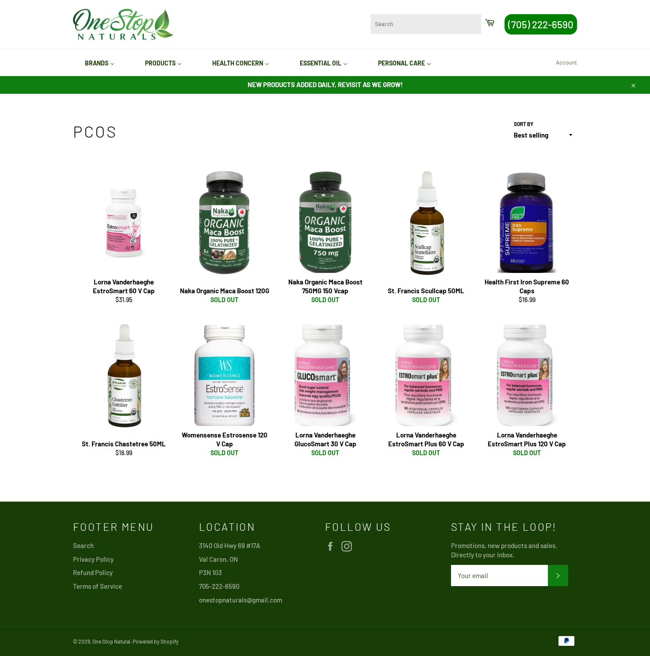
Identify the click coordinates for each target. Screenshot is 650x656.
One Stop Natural (111, 641)
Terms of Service (97, 586)
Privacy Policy (93, 559)
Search (83, 545)
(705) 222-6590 (541, 24)
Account (566, 62)
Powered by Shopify (156, 641)
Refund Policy (93, 572)
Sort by (523, 124)
